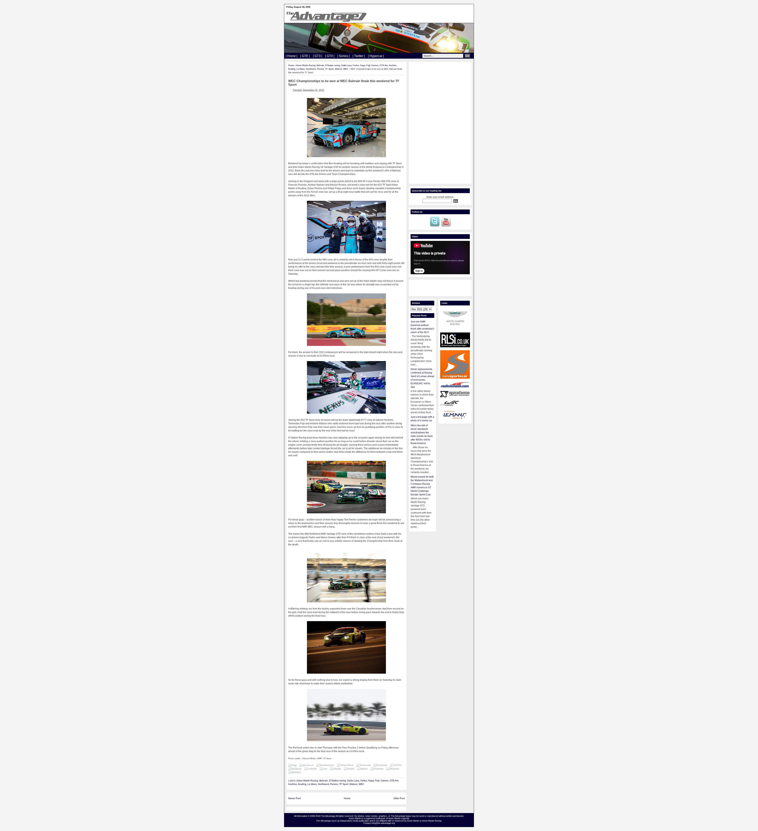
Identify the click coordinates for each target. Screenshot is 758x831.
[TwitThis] (396, 765)
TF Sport (329, 69)
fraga (362, 65)
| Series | (343, 56)
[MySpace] (295, 768)
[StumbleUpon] (325, 765)
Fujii (368, 65)
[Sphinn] (362, 768)
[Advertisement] (440, 123)
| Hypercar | (376, 56)
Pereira (320, 69)
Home (291, 65)
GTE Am (384, 65)
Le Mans (300, 69)
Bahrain (320, 65)
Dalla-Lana (346, 65)
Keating (291, 69)
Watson (338, 69)
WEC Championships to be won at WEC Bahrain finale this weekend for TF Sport (343, 82)
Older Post (399, 798)
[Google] (335, 768)
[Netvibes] (294, 772)
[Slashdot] (392, 768)
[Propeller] (377, 768)
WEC (345, 69)
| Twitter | (359, 56)
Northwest (311, 69)
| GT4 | (329, 56)
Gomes (374, 65)
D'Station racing (332, 65)
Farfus (356, 65)
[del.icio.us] (306, 765)
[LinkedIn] (310, 768)
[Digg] (292, 765)
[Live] (323, 768)
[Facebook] (380, 765)
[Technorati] (363, 765)
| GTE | (305, 56)
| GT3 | (317, 56)
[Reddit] (349, 768)
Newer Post (294, 798)
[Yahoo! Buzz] (345, 765)
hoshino (392, 65)
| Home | (291, 56)
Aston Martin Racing (305, 65)
